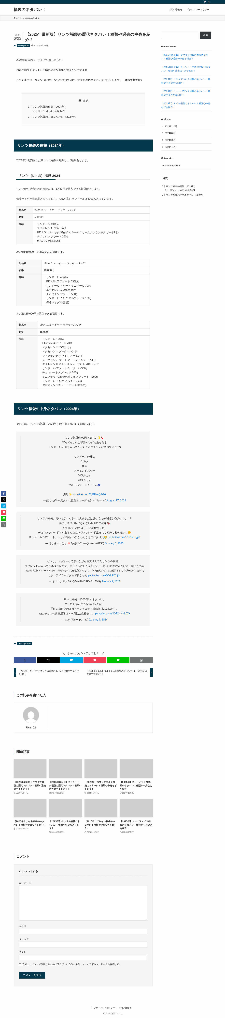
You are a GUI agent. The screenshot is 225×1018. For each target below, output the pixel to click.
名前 (23, 926)
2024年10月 (171, 126)
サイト (22, 952)
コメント (25, 882)
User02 (31, 727)
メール (24, 939)
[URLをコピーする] (141, 660)
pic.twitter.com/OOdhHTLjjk (104, 575)
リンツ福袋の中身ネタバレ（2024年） (55, 116)
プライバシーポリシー (104, 1007)
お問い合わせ (124, 1007)
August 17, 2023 (116, 500)
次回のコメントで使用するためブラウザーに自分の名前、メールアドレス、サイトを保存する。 (72, 964)
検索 (205, 35)
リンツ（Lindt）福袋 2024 (51, 111)
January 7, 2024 (98, 619)
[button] (25, 660)
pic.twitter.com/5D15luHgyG (124, 537)
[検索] (209, 2)
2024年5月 (170, 140)
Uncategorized (23, 46)
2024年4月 (170, 147)
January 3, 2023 (114, 543)
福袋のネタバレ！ (30, 10)
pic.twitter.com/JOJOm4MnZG (112, 613)
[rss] (205, 2)
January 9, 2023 (110, 581)
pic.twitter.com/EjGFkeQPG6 (89, 494)
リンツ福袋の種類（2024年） (49, 106)
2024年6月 (170, 133)
